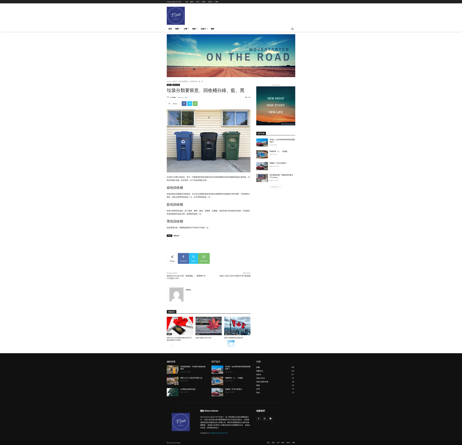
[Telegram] (270, 418)
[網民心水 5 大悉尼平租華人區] (172, 381)
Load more (275, 187)
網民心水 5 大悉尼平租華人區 (191, 378)
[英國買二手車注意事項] (262, 166)
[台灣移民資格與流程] (172, 392)
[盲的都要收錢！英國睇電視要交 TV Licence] (262, 178)
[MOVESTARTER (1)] (231, 76)
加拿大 (175, 81)
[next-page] (172, 345)
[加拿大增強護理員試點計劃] (237, 326)
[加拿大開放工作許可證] (209, 326)
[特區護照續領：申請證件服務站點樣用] (172, 369)
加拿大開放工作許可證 (203, 338)
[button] (292, 29)
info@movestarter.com (219, 433)
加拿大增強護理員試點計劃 (233, 338)
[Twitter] (189, 103)
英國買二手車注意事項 (278, 163)
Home (169, 81)
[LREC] (275, 125)
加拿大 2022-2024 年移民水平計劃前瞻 (234, 276)
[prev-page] (168, 345)
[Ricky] (168, 97)
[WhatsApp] (195, 103)
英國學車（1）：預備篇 (278, 151)
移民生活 (176, 236)
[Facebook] (184, 103)
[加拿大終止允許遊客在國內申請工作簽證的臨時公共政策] (180, 326)
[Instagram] (264, 418)
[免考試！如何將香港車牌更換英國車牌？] (262, 142)
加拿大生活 (176, 85)
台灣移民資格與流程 (188, 389)
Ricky (174, 97)
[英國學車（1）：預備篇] (262, 154)
